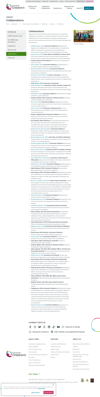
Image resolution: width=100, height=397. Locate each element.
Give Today (33, 374)
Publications (11, 46)
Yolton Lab (12, 32)
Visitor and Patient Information (60, 352)
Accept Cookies (48, 392)
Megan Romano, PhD (38, 226)
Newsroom (76, 349)
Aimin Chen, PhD (36, 108)
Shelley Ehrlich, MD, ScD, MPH (40, 129)
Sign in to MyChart (70, 1)
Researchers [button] (57, 8)
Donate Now (89, 1)
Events (53, 357)
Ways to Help (80, 1)
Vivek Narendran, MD (38, 195)
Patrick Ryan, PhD (37, 236)
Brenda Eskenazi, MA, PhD (39, 137)
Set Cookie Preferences (80, 362)
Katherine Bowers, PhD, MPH (40, 69)
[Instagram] (34, 327)
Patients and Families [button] (32, 7)
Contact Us (11, 58)
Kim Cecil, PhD (35, 102)
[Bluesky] (39, 327)
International (54, 1)
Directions (45, 1)
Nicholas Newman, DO (38, 199)
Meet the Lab (12, 50)
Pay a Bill (31, 357)
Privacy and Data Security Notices (81, 365)
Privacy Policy (41, 388)
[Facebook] (30, 327)
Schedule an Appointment (33, 1)
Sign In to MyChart (34, 362)
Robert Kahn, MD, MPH (38, 164)
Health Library (55, 349)
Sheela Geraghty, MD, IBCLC (40, 143)
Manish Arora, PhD (37, 54)
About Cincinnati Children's (81, 344)
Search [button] (78, 8)
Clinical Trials (55, 354)
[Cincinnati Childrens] (16, 354)
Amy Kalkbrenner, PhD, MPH (40, 158)
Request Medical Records (37, 365)
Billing (62, 1)
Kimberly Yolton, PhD (38, 305)
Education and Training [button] (69, 7)
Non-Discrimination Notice (81, 369)
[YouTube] (58, 327)
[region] (28, 389)
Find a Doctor (33, 352)
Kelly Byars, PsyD (36, 93)
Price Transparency (34, 360)
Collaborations (12, 54)
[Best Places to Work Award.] (87, 382)
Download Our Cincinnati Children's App (81, 355)
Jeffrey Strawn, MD (37, 255)
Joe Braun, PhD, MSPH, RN (39, 75)
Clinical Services (56, 346)
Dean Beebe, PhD (36, 64)
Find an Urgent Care (35, 349)
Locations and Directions (58, 344)
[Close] (53, 385)
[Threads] (44, 327)
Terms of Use (77, 359)
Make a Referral (33, 346)
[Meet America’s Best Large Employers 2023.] (92, 382)
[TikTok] (53, 327)
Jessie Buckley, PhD (37, 85)
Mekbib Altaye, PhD (37, 46)
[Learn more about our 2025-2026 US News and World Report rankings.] (82, 382)
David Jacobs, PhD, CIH (38, 149)
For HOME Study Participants (13, 41)
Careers (75, 346)
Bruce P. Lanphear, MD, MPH (40, 180)
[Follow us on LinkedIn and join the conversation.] (49, 327)
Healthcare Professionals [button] (45, 7)
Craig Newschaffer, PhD (38, 205)
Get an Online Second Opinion (38, 354)
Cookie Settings (35, 392)
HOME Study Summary (15, 36)
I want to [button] (88, 8)
